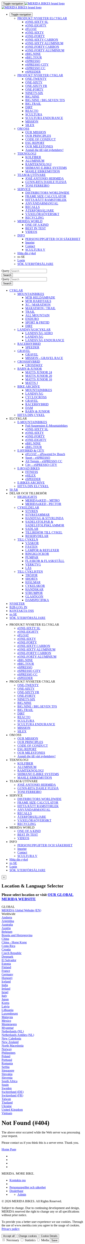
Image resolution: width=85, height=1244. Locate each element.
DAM (29, 408)
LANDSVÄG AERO (39, 333)
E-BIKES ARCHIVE (31, 482)
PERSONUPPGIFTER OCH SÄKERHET (52, 239)
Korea (5, 1003)
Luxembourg (10, 1013)
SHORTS (31, 578)
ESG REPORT (34, 143)
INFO (21, 235)
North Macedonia (13, 1045)
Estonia (6, 963)
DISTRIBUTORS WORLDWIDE (47, 192)
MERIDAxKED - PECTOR (43, 504)
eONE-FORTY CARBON (42, 46)
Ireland (6, 988)
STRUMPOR (34, 593)
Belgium (7, 931)
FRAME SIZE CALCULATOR (45, 196)
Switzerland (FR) (12, 1095)
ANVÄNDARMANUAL (41, 203)
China (5, 938)
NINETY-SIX (34, 93)
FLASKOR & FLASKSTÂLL (44, 561)
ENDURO (32, 319)
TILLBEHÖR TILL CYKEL (43, 532)
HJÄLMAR (33, 582)
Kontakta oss (17, 1180)
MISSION (31, 121)
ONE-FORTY (34, 89)
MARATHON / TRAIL (40, 308)
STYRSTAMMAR (37, 514)
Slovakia (7, 1074)
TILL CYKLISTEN (30, 571)
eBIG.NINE (33, 54)
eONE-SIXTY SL (36, 22)
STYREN (31, 511)
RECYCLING (34, 217)
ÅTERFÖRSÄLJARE (39, 210)
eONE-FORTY (35, 36)
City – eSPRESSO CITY (41, 464)
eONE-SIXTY (34, 32)
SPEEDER (32, 347)
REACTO (31, 111)
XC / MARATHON (38, 304)
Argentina (8, 921)
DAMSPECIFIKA (37, 600)
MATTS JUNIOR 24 (38, 372)
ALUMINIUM (34, 160)
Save (54, 1240)
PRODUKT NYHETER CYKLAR (40, 75)
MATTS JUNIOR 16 (38, 379)
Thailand (7, 1102)
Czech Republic (12, 953)
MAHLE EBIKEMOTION (42, 171)
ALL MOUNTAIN (37, 315)
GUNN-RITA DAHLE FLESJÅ (46, 182)
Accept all (9, 1236)
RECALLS (32, 207)
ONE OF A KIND (37, 224)
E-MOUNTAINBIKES (32, 422)
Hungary (7, 978)
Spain (5, 1084)
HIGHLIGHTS (27, 497)
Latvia (5, 1006)
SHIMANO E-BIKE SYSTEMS (46, 167)
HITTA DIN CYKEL (31, 415)
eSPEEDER (33, 71)
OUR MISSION (35, 132)
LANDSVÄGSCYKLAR (34, 329)
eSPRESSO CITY (37, 64)
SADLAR (31, 529)
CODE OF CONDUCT (40, 139)
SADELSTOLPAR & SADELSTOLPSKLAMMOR (44, 523)
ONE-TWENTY (36, 78)
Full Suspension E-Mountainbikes (46, 425)
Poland (6, 1056)
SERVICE (24, 189)
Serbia (5, 1067)
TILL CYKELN (27, 539)
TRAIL (30, 311)
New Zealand (10, 1042)
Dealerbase (16, 1191)
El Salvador (9, 960)
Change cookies (28, 1236)
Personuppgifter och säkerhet (27, 1187)
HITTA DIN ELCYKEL (33, 486)
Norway (7, 1049)
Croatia (6, 949)
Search (7, 275)
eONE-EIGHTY (35, 25)
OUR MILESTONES (39, 146)
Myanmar (8, 1027)
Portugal (7, 1059)
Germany (7, 974)
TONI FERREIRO (37, 185)
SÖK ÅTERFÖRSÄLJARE (35, 264)
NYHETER (17, 603)
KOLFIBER (33, 157)
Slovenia (7, 1077)
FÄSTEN (31, 546)
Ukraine (7, 1106)
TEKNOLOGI (26, 153)
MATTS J (31, 383)
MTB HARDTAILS (38, 301)
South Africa (9, 1081)
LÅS (28, 568)
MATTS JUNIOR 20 (38, 375)
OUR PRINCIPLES (38, 135)
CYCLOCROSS (36, 397)
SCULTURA (33, 114)
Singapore (8, 1070)
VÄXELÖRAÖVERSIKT (42, 214)
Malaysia (7, 1017)
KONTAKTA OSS (21, 610)
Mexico (6, 1020)
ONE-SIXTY (33, 82)
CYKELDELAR (28, 507)
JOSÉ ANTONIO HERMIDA (44, 178)
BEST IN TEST (35, 228)
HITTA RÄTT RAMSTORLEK (46, 199)
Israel (5, 992)
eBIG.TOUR (33, 57)
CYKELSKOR (35, 585)
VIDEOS (31, 232)
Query (5, 270)
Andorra (7, 917)
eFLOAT (31, 29)
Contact (30, 246)
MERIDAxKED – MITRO (42, 500)
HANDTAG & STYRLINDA (44, 518)
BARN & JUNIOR (29, 368)
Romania (7, 1063)
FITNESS (31, 472)
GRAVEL (23, 351)
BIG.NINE (32, 96)
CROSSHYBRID (28, 361)
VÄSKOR (32, 543)
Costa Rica (8, 946)
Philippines (8, 1052)
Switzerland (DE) (13, 1092)
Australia (7, 924)
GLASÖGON (34, 596)
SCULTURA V (35, 249)
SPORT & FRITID (37, 322)
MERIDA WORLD (29, 221)
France (6, 970)
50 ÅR (13, 489)
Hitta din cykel (26, 253)
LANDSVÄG (34, 336)
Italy (4, 995)
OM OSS (23, 128)
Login (21, 260)
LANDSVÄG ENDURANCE (44, 340)
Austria (6, 928)
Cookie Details (49, 1236)
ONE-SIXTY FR (36, 86)
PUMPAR (31, 557)
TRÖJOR (31, 575)
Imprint (29, 242)
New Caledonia (11, 1038)
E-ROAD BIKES (28, 468)
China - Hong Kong (14, 942)
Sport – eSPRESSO (37, 457)
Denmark (7, 956)
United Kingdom (12, 1109)
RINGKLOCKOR (37, 553)
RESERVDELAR (36, 536)
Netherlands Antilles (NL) (18, 1035)
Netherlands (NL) (13, 1031)
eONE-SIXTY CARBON (41, 39)
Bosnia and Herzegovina (17, 935)
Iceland (6, 981)
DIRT (29, 107)
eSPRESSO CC (35, 68)
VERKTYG (33, 564)
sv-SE (13, 863)
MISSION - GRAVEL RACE (44, 358)
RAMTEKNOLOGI (38, 164)
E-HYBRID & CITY (30, 450)
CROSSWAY (34, 365)
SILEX (29, 125)
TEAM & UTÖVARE (31, 175)
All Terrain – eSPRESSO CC (43, 461)
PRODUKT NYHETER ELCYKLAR (42, 18)
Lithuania (7, 1010)
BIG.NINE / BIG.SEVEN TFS (45, 100)
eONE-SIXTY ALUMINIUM (44, 43)
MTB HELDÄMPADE (40, 297)
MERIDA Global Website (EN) (21, 910)
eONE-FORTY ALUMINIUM (44, 50)
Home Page (9, 1149)
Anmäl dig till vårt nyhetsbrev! (44, 150)
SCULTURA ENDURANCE (44, 118)
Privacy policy (11, 1229)
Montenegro (9, 1024)
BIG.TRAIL (33, 103)
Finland (6, 967)
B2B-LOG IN (18, 607)
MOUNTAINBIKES (30, 294)
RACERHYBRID (29, 343)
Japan (5, 999)
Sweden (7, 1088)
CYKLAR (16, 290)
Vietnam (7, 1113)
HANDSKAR (34, 589)
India (5, 985)
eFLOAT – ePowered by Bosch (45, 454)
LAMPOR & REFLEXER (42, 550)
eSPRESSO (32, 61)
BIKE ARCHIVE (28, 386)
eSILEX (30, 475)
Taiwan (6, 1099)
